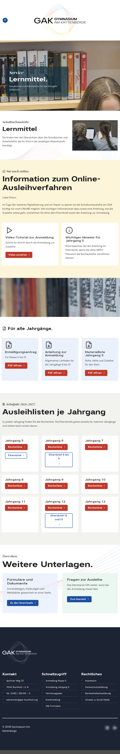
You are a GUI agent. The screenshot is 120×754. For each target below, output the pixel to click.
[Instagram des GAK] (107, 728)
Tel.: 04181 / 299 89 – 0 (18, 693)
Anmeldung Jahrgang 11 (57, 687)
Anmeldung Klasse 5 (56, 680)
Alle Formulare (53, 706)
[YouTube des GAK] (115, 728)
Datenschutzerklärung (96, 687)
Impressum (91, 680)
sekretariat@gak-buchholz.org (22, 699)
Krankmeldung (53, 699)
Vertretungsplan (54, 693)
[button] (5, 20)
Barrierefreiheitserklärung (98, 693)
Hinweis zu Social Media (97, 699)
